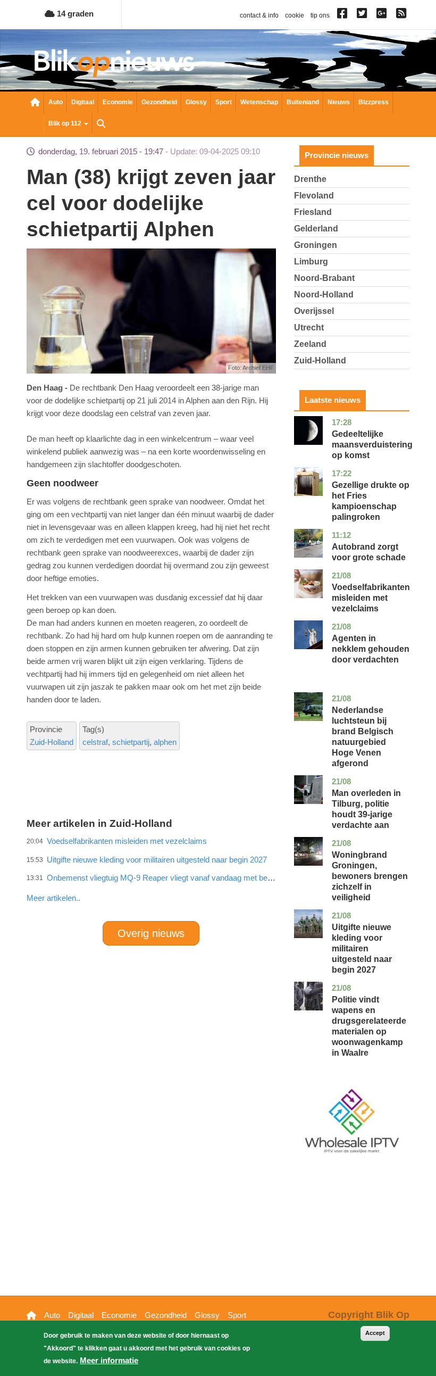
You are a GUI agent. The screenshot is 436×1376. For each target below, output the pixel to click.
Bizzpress (373, 102)
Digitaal (82, 102)
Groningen (315, 245)
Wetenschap (259, 102)
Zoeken (101, 124)
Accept (375, 1333)
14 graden (74, 13)
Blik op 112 (65, 123)
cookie (294, 15)
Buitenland (303, 102)
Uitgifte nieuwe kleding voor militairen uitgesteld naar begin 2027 (362, 948)
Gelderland (316, 228)
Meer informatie (109, 1360)
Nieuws (339, 102)
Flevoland (314, 195)
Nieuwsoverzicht (35, 103)
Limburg (311, 261)
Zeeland (310, 344)
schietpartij (130, 742)
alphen (165, 742)
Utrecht (309, 327)
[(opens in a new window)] (343, 15)
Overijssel (314, 311)
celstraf (95, 742)
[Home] (114, 63)
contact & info (259, 15)
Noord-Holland (324, 294)
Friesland (313, 212)
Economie (118, 102)
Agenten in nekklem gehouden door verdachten (370, 649)
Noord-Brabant (324, 278)
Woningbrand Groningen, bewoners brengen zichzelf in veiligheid (370, 876)
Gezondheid (159, 102)
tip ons (320, 15)
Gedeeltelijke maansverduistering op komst (372, 444)
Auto (55, 102)
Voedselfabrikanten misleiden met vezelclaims (371, 598)
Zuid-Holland (51, 742)
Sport (223, 102)
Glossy (196, 102)
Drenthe (310, 179)
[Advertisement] (220, 875)
